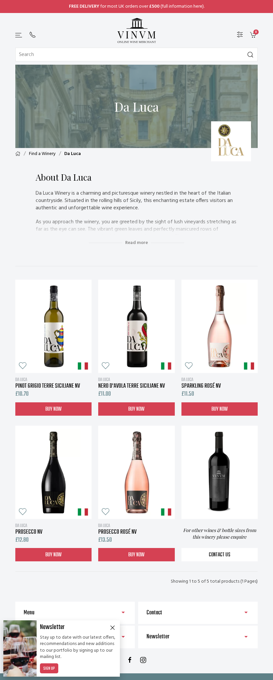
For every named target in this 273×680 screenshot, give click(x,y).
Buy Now (53, 409)
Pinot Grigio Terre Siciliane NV (47, 383)
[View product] (53, 326)
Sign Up (49, 668)
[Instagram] (143, 660)
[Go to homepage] (136, 30)
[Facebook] (129, 660)
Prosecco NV (28, 529)
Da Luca (72, 154)
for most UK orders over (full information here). (136, 6)
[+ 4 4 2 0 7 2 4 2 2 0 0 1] (32, 34)
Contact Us (219, 555)
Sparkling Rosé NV (201, 383)
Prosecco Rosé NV (117, 529)
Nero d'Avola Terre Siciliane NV (131, 383)
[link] (254, 35)
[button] (19, 35)
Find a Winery (42, 154)
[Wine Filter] (240, 35)
